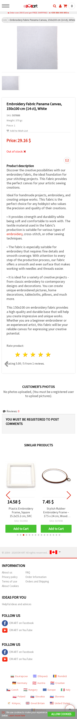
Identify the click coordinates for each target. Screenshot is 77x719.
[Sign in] (60, 6)
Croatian (60, 683)
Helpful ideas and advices (16, 604)
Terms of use (9, 581)
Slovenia (59, 696)
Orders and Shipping (37, 581)
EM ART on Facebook (21, 623)
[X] (3, 712)
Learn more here (17, 715)
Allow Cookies (61, 714)
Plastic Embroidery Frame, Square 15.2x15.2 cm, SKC (21, 512)
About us (7, 572)
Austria (41, 683)
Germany (22, 683)
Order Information (36, 577)
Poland (21, 696)
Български (21, 676)
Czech (14, 689)
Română (62, 676)
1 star (18, 354)
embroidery (14, 234)
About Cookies (10, 586)
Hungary (33, 689)
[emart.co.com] (25, 7)
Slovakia (40, 696)
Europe (52, 689)
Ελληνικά (43, 676)
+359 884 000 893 (59, 13)
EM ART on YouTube (21, 630)
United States (62, 703)
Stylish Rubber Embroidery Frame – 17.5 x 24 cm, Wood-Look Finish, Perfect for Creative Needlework (56, 512)
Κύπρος (16, 703)
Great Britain (38, 703)
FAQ (27, 572)
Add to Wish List (19, 130)
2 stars (25, 354)
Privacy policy (10, 577)
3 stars (33, 354)
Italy (68, 689)
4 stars (40, 354)
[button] (17, 535)
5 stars (48, 354)
